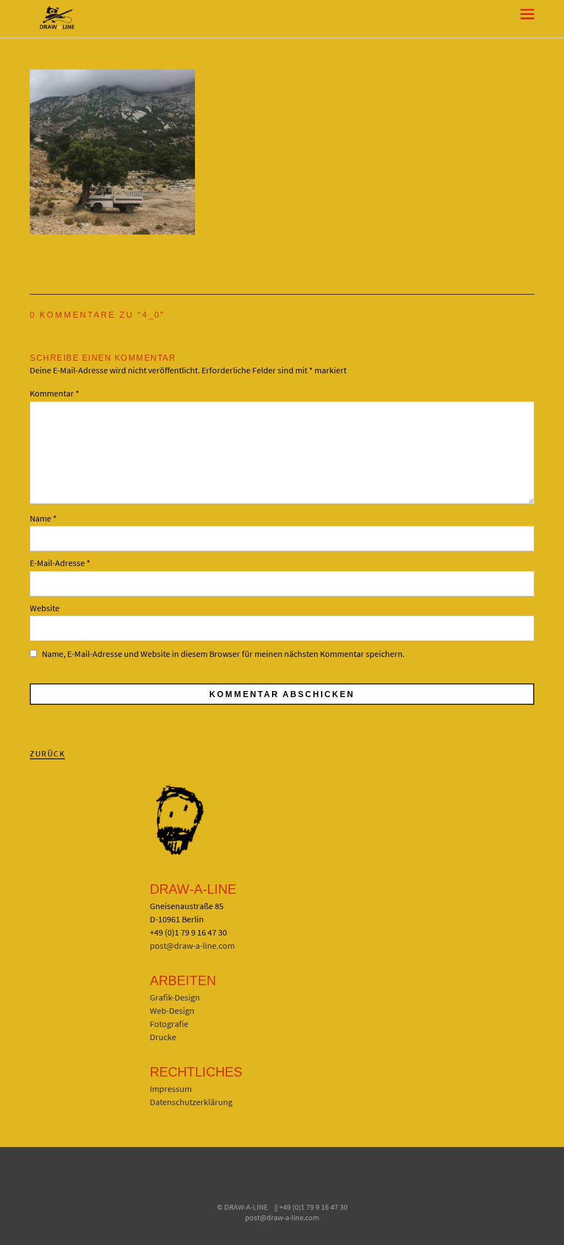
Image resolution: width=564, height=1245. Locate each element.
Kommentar (54, 393)
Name (43, 518)
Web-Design (172, 1010)
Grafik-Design (175, 997)
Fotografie (169, 1023)
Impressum (171, 1088)
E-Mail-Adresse (60, 562)
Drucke (163, 1036)
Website (44, 607)
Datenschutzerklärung (191, 1101)
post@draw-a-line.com (192, 945)
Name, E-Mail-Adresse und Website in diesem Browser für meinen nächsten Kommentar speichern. (223, 653)
